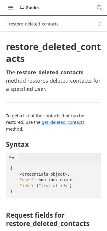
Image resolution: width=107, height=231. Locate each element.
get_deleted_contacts (63, 122)
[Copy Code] (94, 166)
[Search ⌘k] (99, 7)
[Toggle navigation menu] (10, 7)
